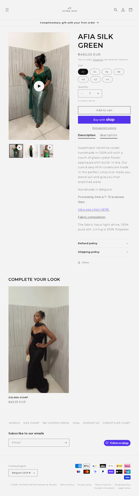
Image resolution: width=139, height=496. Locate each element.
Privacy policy (85, 485)
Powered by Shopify (47, 485)
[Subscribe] (65, 443)
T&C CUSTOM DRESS (56, 422)
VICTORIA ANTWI (27, 485)
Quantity (83, 86)
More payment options (104, 127)
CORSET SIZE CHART (116, 422)
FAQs (76, 422)
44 (107, 79)
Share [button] (85, 262)
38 (119, 71)
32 (83, 71)
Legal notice (124, 488)
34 (95, 71)
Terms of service (103, 485)
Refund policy (67, 485)
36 (106, 71)
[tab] (87, 136)
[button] (7, 10)
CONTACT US (91, 422)
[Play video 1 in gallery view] (16, 151)
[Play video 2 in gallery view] (46, 151)
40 (83, 79)
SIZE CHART (31, 422)
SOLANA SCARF (18, 397)
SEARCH (14, 422)
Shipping (98, 59)
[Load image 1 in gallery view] (31, 151)
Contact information (105, 488)
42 (95, 79)
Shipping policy (123, 485)
